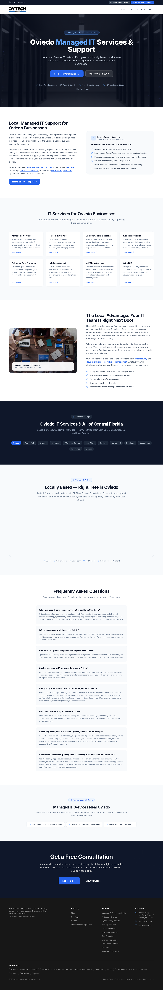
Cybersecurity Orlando (111, 921)
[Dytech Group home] (17, 9)
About (133, 9)
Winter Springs (87, 969)
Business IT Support (110, 932)
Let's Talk (67, 881)
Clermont (99, 969)
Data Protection (108, 936)
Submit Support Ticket (121, 2)
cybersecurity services (61, 170)
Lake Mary (45, 969)
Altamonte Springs (71, 969)
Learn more (16, 252)
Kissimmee (25, 973)
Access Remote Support (144, 2)
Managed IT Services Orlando (121, 824)
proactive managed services (39, 167)
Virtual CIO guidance (29, 170)
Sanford (109, 969)
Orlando (13, 969)
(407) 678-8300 (18, 2)
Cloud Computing (109, 928)
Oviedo (34, 969)
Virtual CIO (106, 947)
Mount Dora (57, 969)
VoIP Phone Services (110, 944)
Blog (143, 9)
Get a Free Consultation (65, 74)
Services (122, 9)
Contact (150, 9)
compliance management (115, 362)
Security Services (109, 925)
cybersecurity (141, 359)
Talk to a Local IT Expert (23, 182)
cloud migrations (93, 362)
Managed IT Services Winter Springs (47, 824)
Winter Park (24, 969)
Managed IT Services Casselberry (86, 824)
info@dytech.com (145, 925)
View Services (93, 881)
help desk (70, 167)
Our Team (75, 917)
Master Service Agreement (81, 925)
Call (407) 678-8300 (99, 74)
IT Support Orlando (109, 917)
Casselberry (120, 969)
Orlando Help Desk (109, 940)
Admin (152, 979)
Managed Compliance (110, 951)
